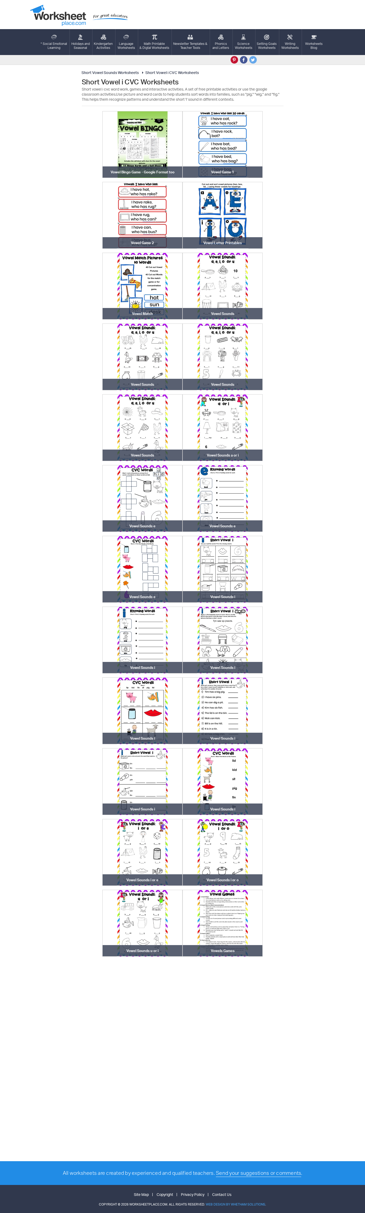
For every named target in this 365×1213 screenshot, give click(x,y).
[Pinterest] (234, 60)
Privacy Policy (192, 1194)
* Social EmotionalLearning (54, 46)
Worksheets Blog (314, 46)
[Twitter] (253, 60)
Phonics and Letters (220, 46)
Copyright (165, 1194)
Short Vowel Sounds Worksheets (110, 72)
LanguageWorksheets (126, 46)
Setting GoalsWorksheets (267, 46)
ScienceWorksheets (243, 46)
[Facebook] (243, 60)
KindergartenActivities (103, 46)
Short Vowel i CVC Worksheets (172, 72)
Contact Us (221, 1194)
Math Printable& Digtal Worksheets (154, 46)
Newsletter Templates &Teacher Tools (190, 46)
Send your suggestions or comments (258, 1173)
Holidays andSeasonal (80, 46)
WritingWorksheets (290, 46)
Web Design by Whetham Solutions (235, 1204)
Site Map (141, 1194)
